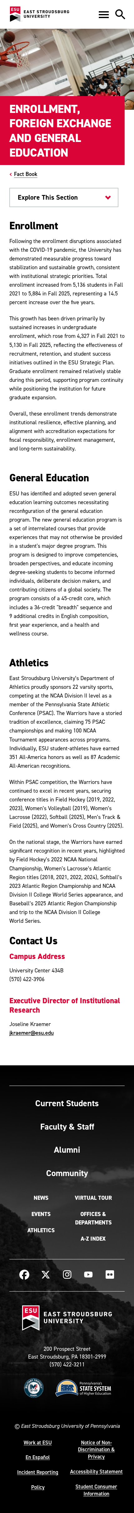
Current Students (67, 1103)
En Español (38, 1457)
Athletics (41, 1230)
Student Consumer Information (96, 1490)
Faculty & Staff (67, 1126)
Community (67, 1173)
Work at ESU (38, 1442)
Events (40, 1214)
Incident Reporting (37, 1472)
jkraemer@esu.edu (31, 1032)
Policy (38, 1487)
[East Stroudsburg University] (39, 14)
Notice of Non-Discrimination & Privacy (96, 1449)
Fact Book (25, 174)
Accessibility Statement (96, 1471)
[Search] (120, 14)
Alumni (67, 1149)
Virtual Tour (93, 1198)
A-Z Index (93, 1239)
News (41, 1198)
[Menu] (103, 14)
